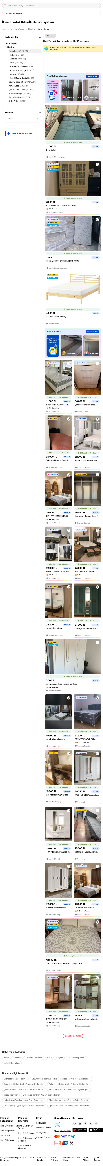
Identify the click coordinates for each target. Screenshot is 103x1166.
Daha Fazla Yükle (73, 1036)
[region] (73, 90)
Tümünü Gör (92, 76)
